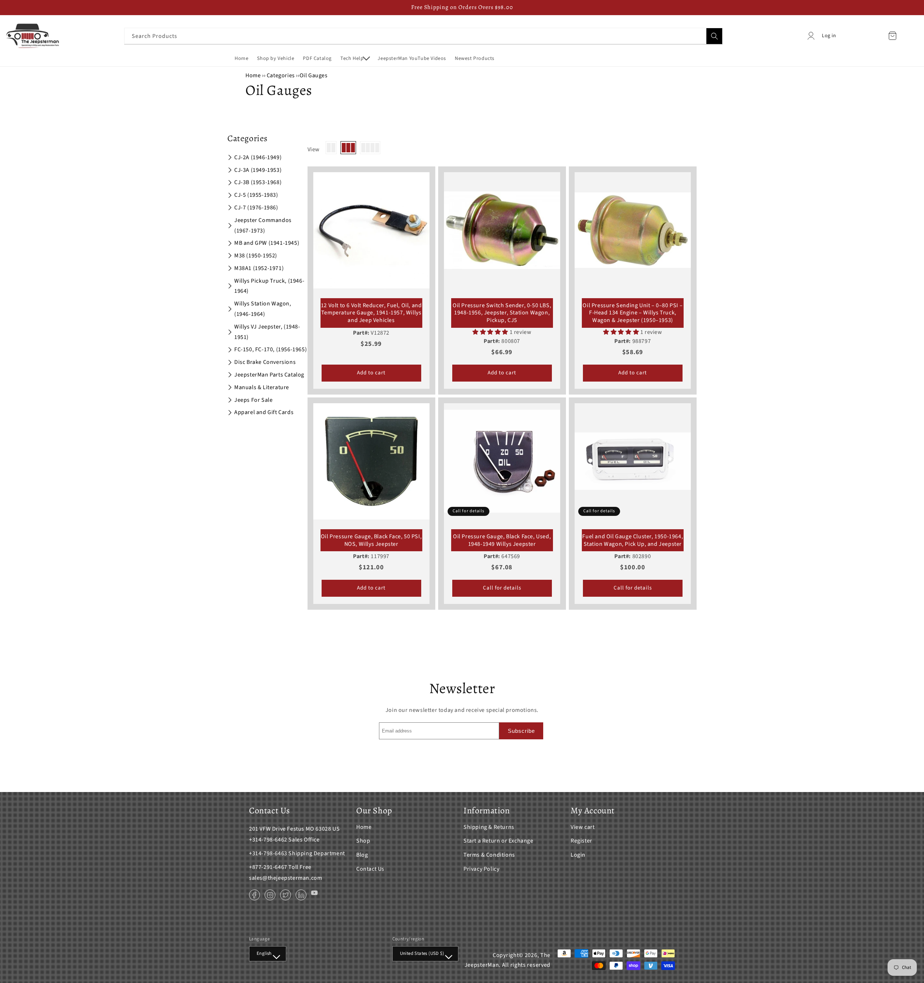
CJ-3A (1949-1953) (258, 170)
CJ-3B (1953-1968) (258, 182)
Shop (363, 841)
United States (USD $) (422, 953)
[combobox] (423, 36)
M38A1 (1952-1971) (259, 268)
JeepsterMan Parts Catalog (269, 375)
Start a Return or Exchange (498, 841)
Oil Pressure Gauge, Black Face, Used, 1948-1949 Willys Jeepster (502, 540)
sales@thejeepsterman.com (285, 878)
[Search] (714, 36)
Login (578, 855)
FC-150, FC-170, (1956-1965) (270, 349)
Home (253, 75)
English (264, 953)
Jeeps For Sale (253, 400)
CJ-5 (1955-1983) (256, 195)
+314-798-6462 (268, 840)
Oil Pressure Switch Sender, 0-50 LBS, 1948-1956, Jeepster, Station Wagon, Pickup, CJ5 (502, 313)
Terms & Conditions (489, 855)
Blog (362, 855)
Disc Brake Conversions (265, 362)
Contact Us (370, 869)
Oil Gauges (314, 75)
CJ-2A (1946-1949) (258, 157)
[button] (354, 58)
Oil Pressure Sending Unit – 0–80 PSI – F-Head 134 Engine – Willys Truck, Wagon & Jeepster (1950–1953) (633, 313)
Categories (281, 75)
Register (581, 841)
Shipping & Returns (488, 827)
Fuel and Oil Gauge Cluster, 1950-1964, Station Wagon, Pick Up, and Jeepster (632, 540)
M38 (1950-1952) (255, 256)
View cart (582, 827)
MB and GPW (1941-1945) (266, 243)
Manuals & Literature (261, 387)
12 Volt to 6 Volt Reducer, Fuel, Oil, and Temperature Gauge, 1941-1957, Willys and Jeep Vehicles (371, 313)
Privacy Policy (481, 869)
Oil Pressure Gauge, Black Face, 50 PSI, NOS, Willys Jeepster (371, 540)
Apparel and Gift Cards (263, 412)
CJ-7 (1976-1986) (256, 208)
